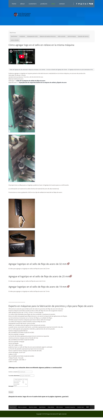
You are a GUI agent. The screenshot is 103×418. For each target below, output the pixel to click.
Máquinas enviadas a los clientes (37, 69)
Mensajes (11, 386)
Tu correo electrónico (14, 375)
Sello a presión (61, 36)
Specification (14, 36)
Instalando (22, 36)
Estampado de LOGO (32, 36)
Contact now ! (80, 407)
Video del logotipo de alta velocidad (19, 69)
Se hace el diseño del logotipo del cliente (56, 69)
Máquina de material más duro (48, 36)
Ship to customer (22, 407)
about (22, 4)
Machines (13, 33)
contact (62, 4)
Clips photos (51, 407)
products (44, 4)
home (14, 4)
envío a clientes (15, 40)
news (53, 4)
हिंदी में (87, 407)
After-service (59, 407)
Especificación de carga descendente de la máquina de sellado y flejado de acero (43, 82)
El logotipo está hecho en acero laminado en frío (80, 69)
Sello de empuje (72, 36)
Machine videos (33, 407)
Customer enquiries (70, 407)
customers (32, 4)
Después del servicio (83, 36)
